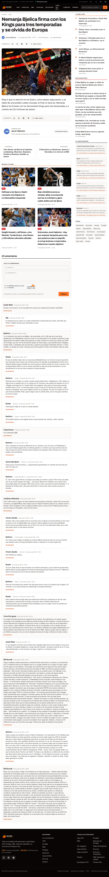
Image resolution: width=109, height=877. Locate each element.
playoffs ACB (80, 235)
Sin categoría (81, 846)
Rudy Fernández (81, 238)
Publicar (64, 294)
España (78, 228)
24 (16, 204)
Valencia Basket (99, 235)
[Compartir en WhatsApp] (12, 44)
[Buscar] (105, 7)
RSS (91, 1)
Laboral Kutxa (80, 232)
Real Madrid (79, 225)
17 (54, 204)
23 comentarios (55, 37)
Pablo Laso (96, 228)
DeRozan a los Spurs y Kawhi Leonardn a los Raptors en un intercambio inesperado (14, 195)
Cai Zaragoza (101, 232)
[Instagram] (13, 858)
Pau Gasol (89, 235)
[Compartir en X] (17, 44)
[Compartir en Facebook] (22, 44)
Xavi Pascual (91, 232)
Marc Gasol (79, 241)
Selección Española (99, 846)
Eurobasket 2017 (83, 862)
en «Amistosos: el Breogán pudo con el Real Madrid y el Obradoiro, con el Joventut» (91, 215)
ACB (18, 7)
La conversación (83, 1)
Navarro (98, 238)
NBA (32, 7)
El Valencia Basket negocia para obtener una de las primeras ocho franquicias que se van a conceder (92, 60)
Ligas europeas (82, 852)
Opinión (75, 7)
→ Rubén (16, 378)
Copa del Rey (57, 7)
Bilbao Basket (87, 228)
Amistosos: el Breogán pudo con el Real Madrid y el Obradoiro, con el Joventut (92, 40)
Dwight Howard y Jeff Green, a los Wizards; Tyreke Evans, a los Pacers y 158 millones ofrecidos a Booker (17, 235)
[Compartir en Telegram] (26, 44)
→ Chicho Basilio (18, 537)
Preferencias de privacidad (99, 871)
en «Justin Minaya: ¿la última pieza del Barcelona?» (91, 153)
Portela (87, 241)
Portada (4, 14)
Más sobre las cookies (77, 871)
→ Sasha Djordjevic (19, 477)
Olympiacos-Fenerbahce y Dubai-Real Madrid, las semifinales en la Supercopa (93, 21)
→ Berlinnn (15, 404)
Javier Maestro (9, 37)
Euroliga (25, 7)
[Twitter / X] (4, 858)
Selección (49, 7)
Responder (8, 310)
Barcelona (89, 225)
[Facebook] (9, 858)
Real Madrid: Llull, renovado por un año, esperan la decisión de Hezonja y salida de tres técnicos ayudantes (90, 123)
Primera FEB (97, 862)
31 (15, 247)
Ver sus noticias (61, 131)
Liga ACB (80, 838)
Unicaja (96, 225)
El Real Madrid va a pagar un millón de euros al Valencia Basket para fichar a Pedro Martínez (89, 84)
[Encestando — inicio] (7, 7)
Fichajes (39, 7)
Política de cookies (63, 871)
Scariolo (90, 238)
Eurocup (67, 7)
